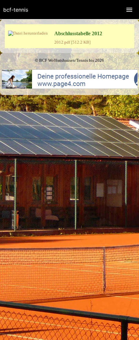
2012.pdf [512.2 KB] (72, 42)
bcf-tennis (15, 9)
